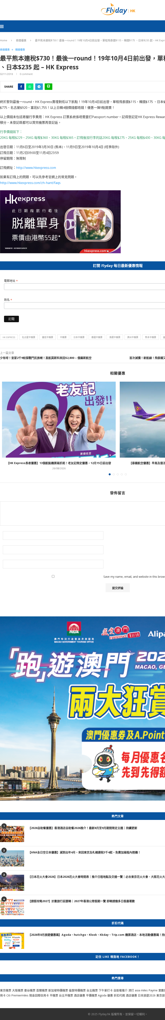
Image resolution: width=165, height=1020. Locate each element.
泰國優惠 (21, 40)
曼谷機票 (29, 990)
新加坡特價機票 (58, 990)
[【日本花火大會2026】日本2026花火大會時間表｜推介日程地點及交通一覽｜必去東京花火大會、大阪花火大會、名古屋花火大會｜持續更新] (12, 883)
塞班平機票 (47, 337)
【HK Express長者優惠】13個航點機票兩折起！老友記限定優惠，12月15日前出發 (59, 463)
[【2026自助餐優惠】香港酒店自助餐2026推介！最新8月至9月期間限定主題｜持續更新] (12, 834)
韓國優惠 (20, 49)
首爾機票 (41, 990)
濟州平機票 (132, 337)
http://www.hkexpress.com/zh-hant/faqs (30, 183)
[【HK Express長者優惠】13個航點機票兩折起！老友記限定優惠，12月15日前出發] (59, 420)
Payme (153, 990)
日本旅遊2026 (147, 995)
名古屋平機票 (28, 337)
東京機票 (5, 990)
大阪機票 (17, 990)
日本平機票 (79, 337)
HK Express (9, 337)
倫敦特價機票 (77, 990)
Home (3, 40)
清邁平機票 (114, 337)
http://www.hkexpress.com (36, 167)
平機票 (63, 337)
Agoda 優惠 (106, 995)
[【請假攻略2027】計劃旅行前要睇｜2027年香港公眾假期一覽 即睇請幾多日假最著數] (12, 907)
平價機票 (91, 995)
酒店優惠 (79, 995)
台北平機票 (66, 995)
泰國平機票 (96, 337)
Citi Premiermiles (17, 995)
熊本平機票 (150, 337)
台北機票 (92, 990)
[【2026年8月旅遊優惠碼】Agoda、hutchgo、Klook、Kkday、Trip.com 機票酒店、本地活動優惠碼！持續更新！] (12, 941)
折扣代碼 (119, 995)
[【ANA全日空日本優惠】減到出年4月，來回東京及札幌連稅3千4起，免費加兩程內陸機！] (12, 858)
